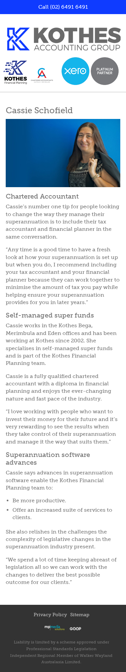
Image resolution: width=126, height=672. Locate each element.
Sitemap (79, 615)
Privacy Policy (50, 615)
